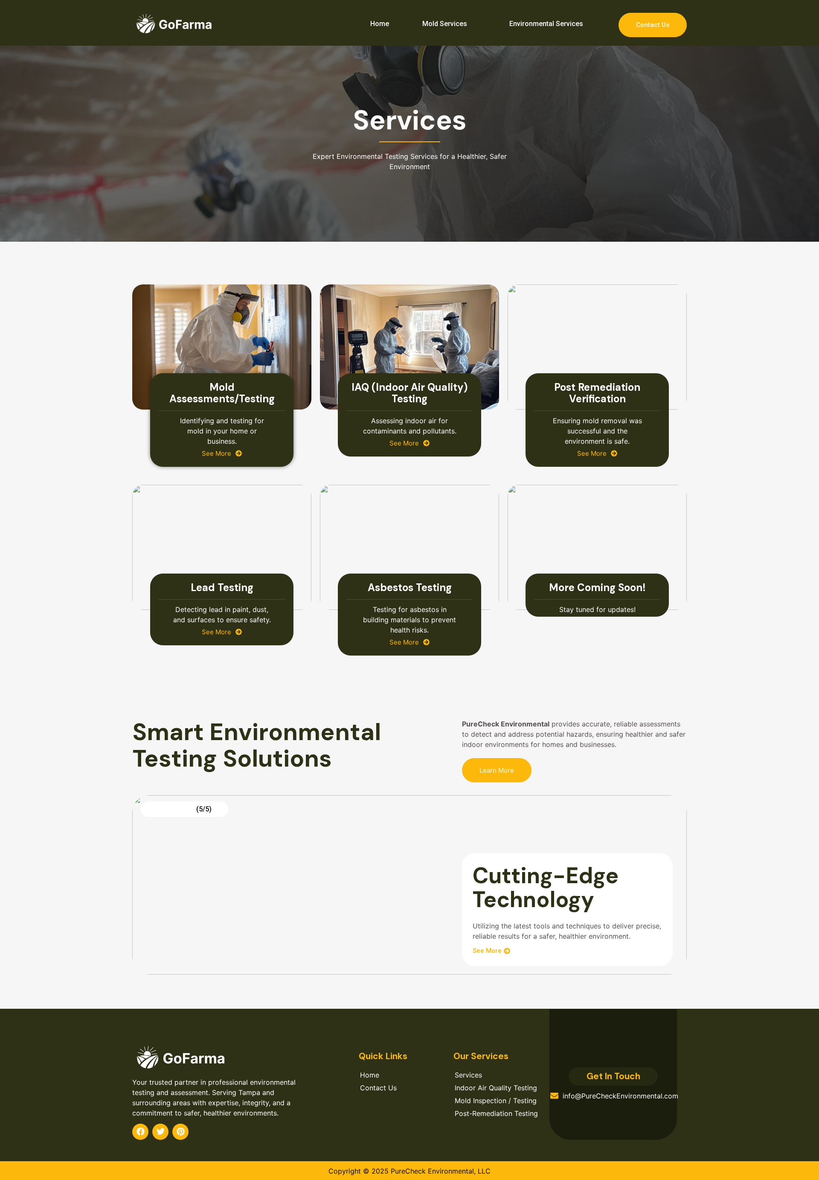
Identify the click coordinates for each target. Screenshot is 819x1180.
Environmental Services (546, 24)
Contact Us (652, 25)
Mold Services (444, 24)
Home (379, 24)
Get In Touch (613, 1076)
